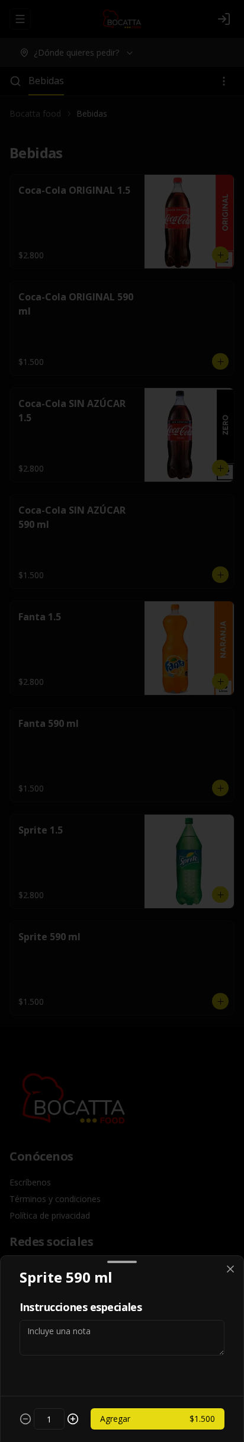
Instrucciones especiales (81, 1307)
